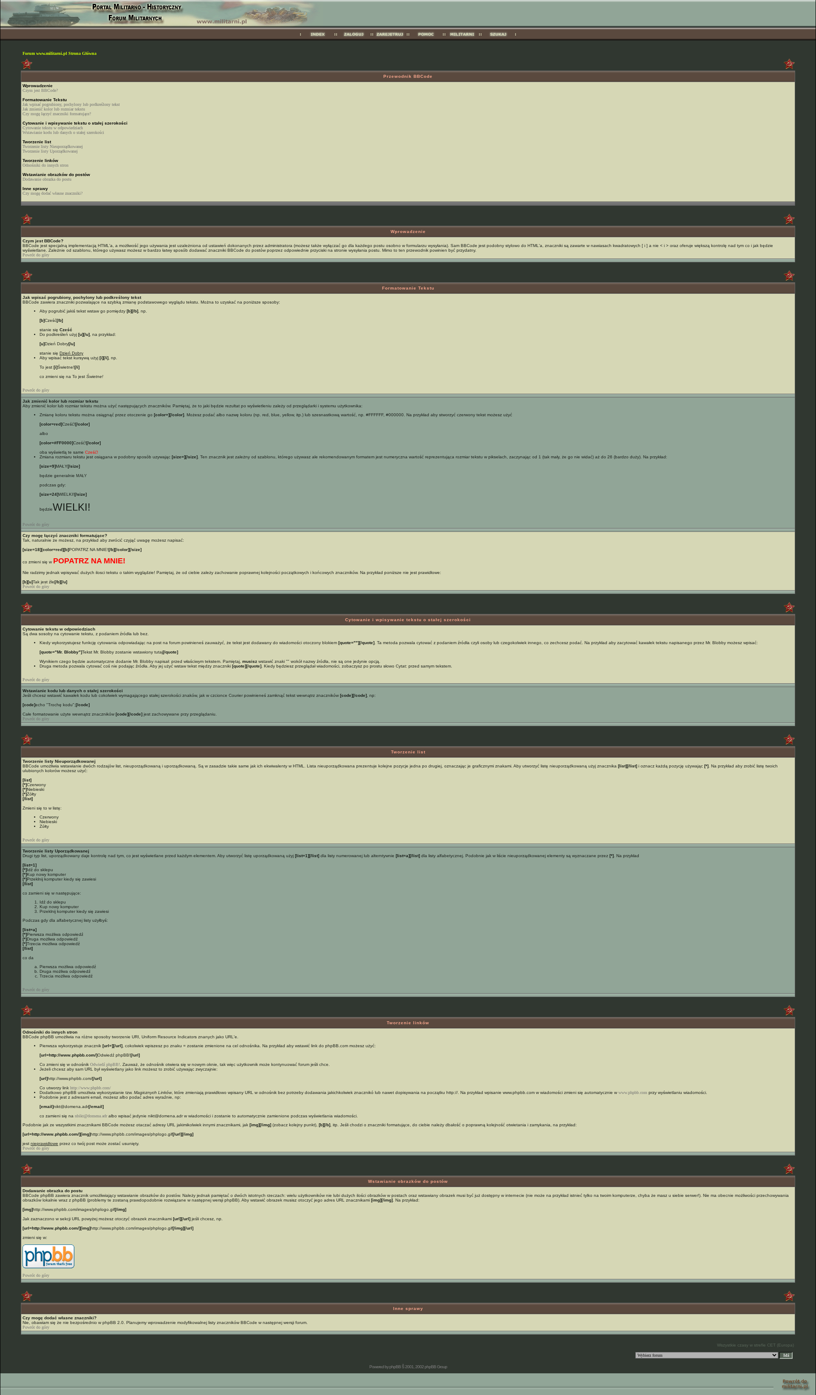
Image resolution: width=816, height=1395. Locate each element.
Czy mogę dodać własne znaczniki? (52, 193)
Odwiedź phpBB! (105, 1064)
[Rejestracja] (390, 39)
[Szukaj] (498, 39)
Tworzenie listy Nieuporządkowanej (53, 146)
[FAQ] (426, 39)
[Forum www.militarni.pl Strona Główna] (318, 39)
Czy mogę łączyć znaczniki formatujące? (57, 113)
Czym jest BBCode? (40, 90)
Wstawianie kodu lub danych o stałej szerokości (63, 132)
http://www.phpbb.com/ (90, 1087)
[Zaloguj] (354, 39)
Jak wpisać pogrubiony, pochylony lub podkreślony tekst (71, 104)
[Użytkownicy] (462, 39)
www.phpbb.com (632, 1092)
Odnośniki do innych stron (45, 165)
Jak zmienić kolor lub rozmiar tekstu (54, 109)
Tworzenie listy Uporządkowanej (50, 151)
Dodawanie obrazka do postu (47, 179)
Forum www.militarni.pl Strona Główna (59, 53)
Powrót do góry (36, 255)
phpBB (395, 1366)
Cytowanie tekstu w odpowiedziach (53, 127)
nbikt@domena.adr (91, 1116)
